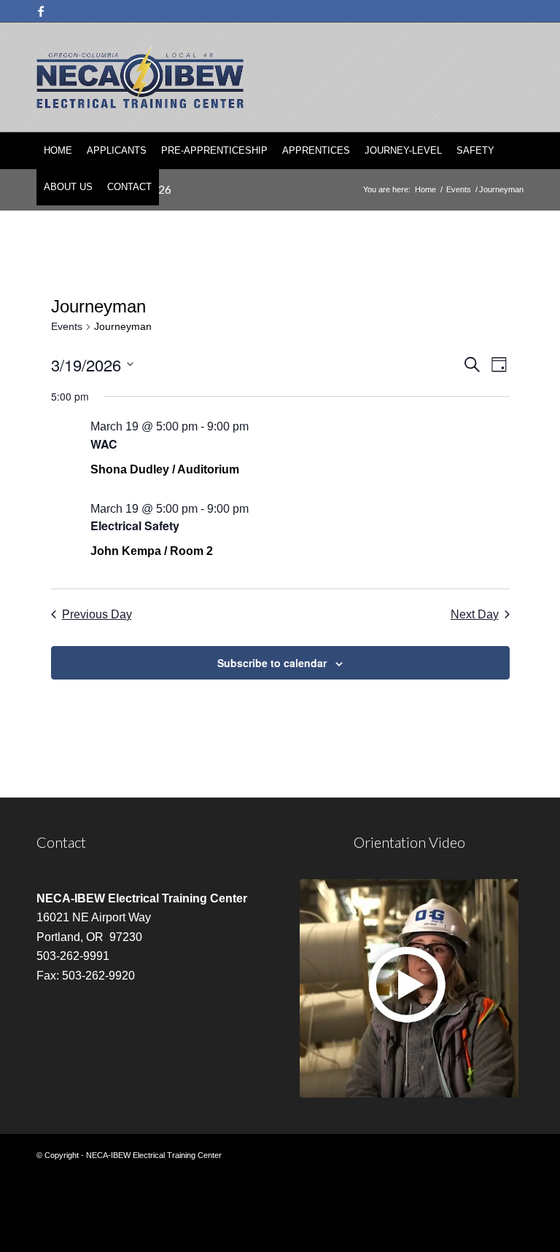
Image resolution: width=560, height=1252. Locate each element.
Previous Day (97, 614)
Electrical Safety (134, 525)
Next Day (475, 614)
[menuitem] (57, 151)
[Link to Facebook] (41, 11)
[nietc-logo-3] (140, 77)
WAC (103, 444)
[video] (409, 988)
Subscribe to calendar (272, 662)
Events (66, 326)
